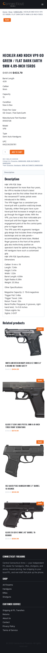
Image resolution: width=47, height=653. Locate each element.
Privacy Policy (9, 626)
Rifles (5, 593)
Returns (6, 614)
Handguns (17, 165)
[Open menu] (42, 4)
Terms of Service (10, 630)
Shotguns (7, 597)
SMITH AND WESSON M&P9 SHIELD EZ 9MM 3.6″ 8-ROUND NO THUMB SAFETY (23, 364)
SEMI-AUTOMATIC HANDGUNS (32, 165)
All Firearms (8, 585)
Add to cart (17, 152)
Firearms (14, 161)
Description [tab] (9, 172)
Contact (6, 622)
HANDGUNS (22, 161)
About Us (7, 618)
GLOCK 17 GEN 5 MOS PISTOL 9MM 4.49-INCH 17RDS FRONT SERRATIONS (22, 426)
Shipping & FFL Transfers (13, 610)
